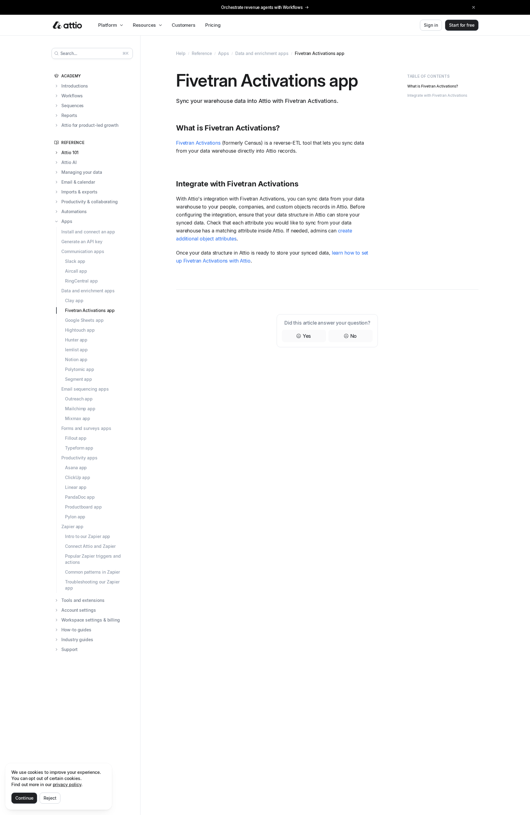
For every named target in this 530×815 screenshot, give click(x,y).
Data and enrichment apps (88, 290)
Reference (202, 53)
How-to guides (76, 629)
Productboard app (83, 506)
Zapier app (72, 526)
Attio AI (68, 162)
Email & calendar (78, 182)
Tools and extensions (83, 600)
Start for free (461, 25)
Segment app (78, 379)
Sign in (431, 25)
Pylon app (75, 516)
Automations (74, 211)
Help (181, 53)
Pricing (213, 25)
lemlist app (76, 349)
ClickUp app (77, 477)
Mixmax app (77, 418)
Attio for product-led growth (89, 125)
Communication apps (82, 251)
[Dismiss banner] (473, 7)
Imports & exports (79, 191)
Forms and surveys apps (86, 428)
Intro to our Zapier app (87, 536)
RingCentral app (81, 280)
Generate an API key (81, 241)
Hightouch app (80, 330)
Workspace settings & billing (90, 619)
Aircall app (76, 271)
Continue (24, 798)
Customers (183, 25)
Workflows (72, 95)
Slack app (75, 261)
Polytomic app (79, 369)
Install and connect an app (88, 231)
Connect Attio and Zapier (90, 546)
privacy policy (67, 784)
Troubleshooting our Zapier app (92, 585)
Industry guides (77, 639)
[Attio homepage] (67, 25)
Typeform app (79, 447)
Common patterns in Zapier (92, 572)
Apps (66, 221)
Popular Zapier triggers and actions (93, 559)
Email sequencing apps (85, 389)
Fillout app (75, 438)
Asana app (76, 467)
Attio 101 (70, 152)
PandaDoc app (80, 497)
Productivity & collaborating (89, 201)
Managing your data (81, 172)
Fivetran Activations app (90, 310)
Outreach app (79, 398)
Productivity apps (79, 457)
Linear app (75, 487)
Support (69, 649)
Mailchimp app (80, 408)
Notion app (76, 359)
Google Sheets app (84, 320)
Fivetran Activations (198, 143)
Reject (50, 798)
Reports (69, 115)
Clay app (74, 300)
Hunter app (76, 339)
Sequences (72, 105)
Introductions (74, 85)
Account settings (78, 610)
